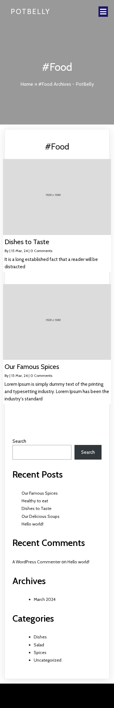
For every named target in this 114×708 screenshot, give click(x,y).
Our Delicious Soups (41, 516)
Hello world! (32, 524)
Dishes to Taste (36, 508)
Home (26, 84)
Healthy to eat (35, 501)
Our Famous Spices (40, 493)
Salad (39, 645)
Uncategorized (47, 660)
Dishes (40, 637)
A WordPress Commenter (36, 562)
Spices (40, 652)
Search (19, 441)
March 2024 (45, 599)
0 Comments (41, 250)
